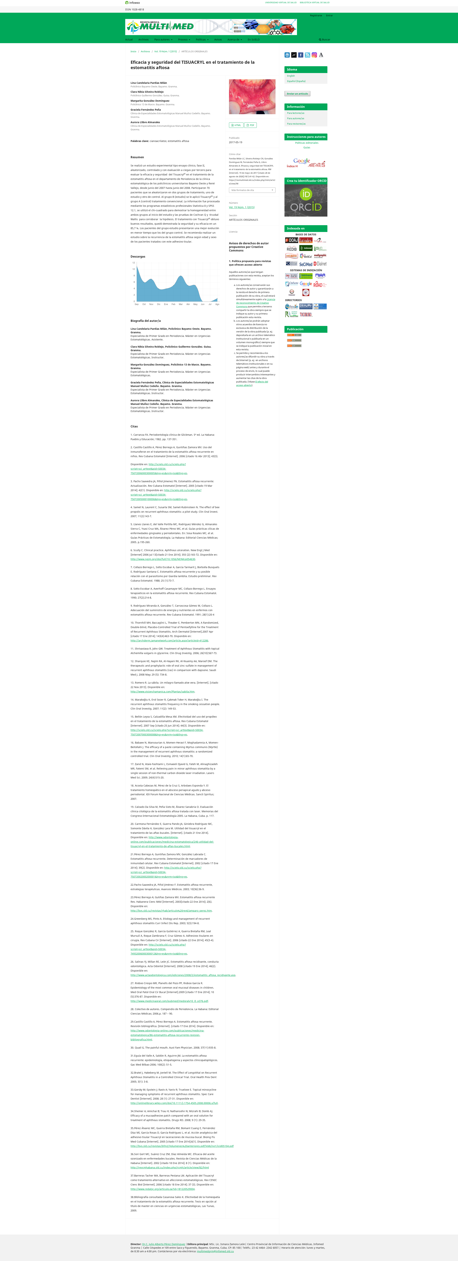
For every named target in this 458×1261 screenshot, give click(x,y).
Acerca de (234, 39)
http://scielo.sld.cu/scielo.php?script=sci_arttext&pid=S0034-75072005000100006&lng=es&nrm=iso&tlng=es (166, 494)
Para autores (162, 39)
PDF (251, 125)
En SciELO (254, 39)
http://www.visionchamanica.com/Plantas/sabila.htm (162, 691)
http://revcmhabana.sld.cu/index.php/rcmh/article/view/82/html (170, 1167)
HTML (237, 125)
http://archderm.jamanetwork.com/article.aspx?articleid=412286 (169, 640)
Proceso (183, 39)
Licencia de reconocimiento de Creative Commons (255, 303)
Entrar (329, 15)
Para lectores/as (295, 113)
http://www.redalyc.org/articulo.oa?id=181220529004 (163, 1189)
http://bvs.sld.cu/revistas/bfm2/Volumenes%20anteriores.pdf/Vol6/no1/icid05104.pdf (182, 1146)
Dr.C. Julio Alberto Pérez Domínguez (163, 1244)
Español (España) (296, 81)
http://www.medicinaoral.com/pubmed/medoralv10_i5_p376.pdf (169, 1001)
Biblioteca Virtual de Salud (315, 2)
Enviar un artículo (297, 93)
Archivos (143, 39)
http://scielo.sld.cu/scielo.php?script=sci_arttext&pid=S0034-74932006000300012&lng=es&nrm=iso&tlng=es (159, 949)
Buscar (325, 39)
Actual (129, 39)
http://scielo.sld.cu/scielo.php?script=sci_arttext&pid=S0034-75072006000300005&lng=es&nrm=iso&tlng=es (159, 469)
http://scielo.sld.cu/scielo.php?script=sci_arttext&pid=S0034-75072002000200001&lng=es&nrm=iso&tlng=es (166, 872)
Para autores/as (295, 118)
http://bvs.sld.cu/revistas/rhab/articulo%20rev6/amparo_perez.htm (171, 910)
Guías (306, 147)
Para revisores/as (296, 123)
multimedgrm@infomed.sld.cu (215, 1251)
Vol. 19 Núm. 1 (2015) (165, 51)
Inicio (133, 51)
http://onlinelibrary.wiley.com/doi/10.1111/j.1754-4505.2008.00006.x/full (174, 1103)
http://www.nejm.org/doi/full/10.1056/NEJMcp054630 (163, 559)
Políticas (201, 39)
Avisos (218, 39)
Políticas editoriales (306, 142)
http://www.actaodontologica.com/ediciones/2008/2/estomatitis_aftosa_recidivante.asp (183, 975)
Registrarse (316, 15)
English (291, 75)
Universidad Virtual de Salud (281, 2)
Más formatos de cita (243, 190)
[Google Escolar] (305, 286)
